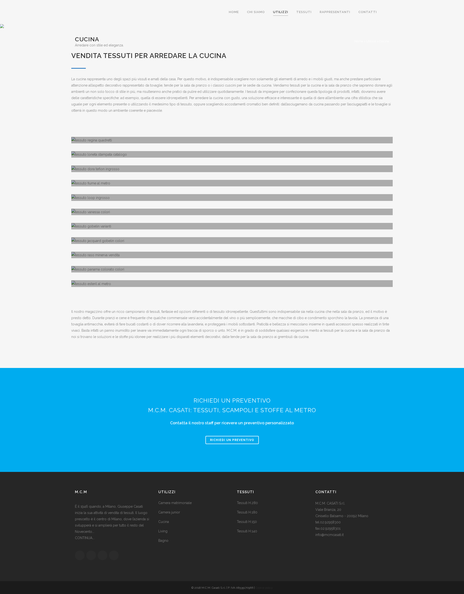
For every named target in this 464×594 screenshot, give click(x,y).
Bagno (163, 541)
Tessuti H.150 (247, 522)
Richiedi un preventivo (232, 440)
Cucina (163, 522)
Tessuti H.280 (247, 503)
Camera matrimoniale (175, 503)
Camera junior (169, 512)
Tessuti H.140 (247, 531)
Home (358, 41)
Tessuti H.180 (247, 512)
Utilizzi (371, 41)
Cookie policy (264, 587)
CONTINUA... (84, 538)
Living (162, 531)
